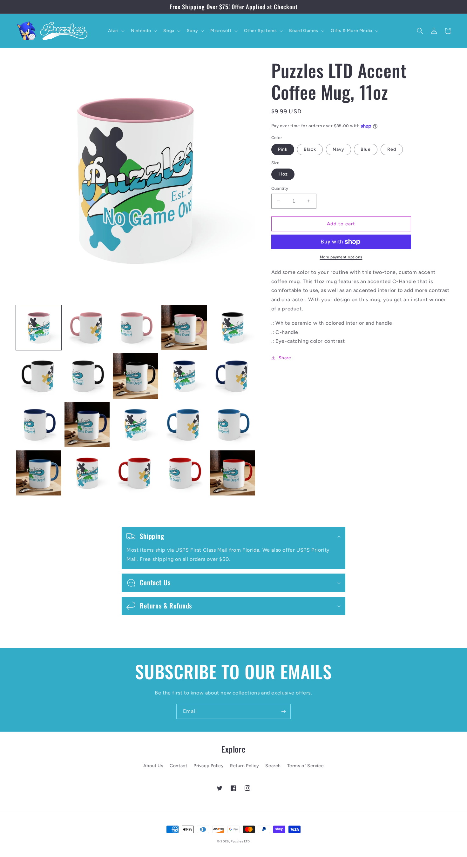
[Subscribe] (283, 711)
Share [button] (285, 358)
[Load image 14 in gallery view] (184, 424)
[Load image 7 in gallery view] (87, 376)
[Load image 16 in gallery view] (38, 473)
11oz (283, 174)
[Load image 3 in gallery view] (135, 327)
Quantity (279, 188)
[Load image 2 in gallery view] (87, 327)
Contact (178, 765)
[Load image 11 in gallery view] (38, 424)
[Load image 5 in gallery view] (232, 327)
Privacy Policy (208, 765)
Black (310, 149)
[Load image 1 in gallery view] (38, 327)
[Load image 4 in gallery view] (184, 327)
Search (273, 765)
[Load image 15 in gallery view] (232, 424)
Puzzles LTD (240, 841)
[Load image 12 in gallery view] (87, 424)
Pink (283, 149)
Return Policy (244, 765)
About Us (153, 765)
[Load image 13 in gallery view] (135, 424)
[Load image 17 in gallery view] (87, 473)
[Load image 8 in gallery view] (135, 376)
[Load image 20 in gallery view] (232, 473)
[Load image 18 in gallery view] (135, 473)
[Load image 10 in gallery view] (232, 376)
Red (391, 149)
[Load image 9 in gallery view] (184, 376)
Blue (366, 149)
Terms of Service (305, 765)
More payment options (341, 257)
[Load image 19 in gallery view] (184, 473)
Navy (338, 149)
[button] (115, 30)
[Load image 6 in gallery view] (38, 376)
